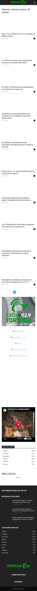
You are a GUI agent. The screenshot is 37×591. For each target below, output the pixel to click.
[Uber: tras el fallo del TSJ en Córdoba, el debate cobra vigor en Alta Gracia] (18, 23)
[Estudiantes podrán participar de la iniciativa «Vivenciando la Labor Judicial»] (18, 241)
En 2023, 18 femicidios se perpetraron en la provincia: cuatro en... (17, 88)
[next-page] (21, 292)
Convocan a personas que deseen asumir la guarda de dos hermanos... (17, 199)
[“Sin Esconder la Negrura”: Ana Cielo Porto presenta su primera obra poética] (6, 503)
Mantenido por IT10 (18, 589)
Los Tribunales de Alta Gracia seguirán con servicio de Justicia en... (18, 225)
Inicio (3, 7)
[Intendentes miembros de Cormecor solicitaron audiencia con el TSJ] (18, 269)
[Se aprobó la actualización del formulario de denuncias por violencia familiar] (18, 132)
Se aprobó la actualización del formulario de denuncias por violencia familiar (17, 144)
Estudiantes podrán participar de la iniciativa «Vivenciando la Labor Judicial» (16, 253)
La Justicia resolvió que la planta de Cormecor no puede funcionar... (17, 61)
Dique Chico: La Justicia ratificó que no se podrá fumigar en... (18, 172)
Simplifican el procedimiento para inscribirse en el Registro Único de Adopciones (16, 116)
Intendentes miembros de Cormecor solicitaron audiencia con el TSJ (17, 281)
